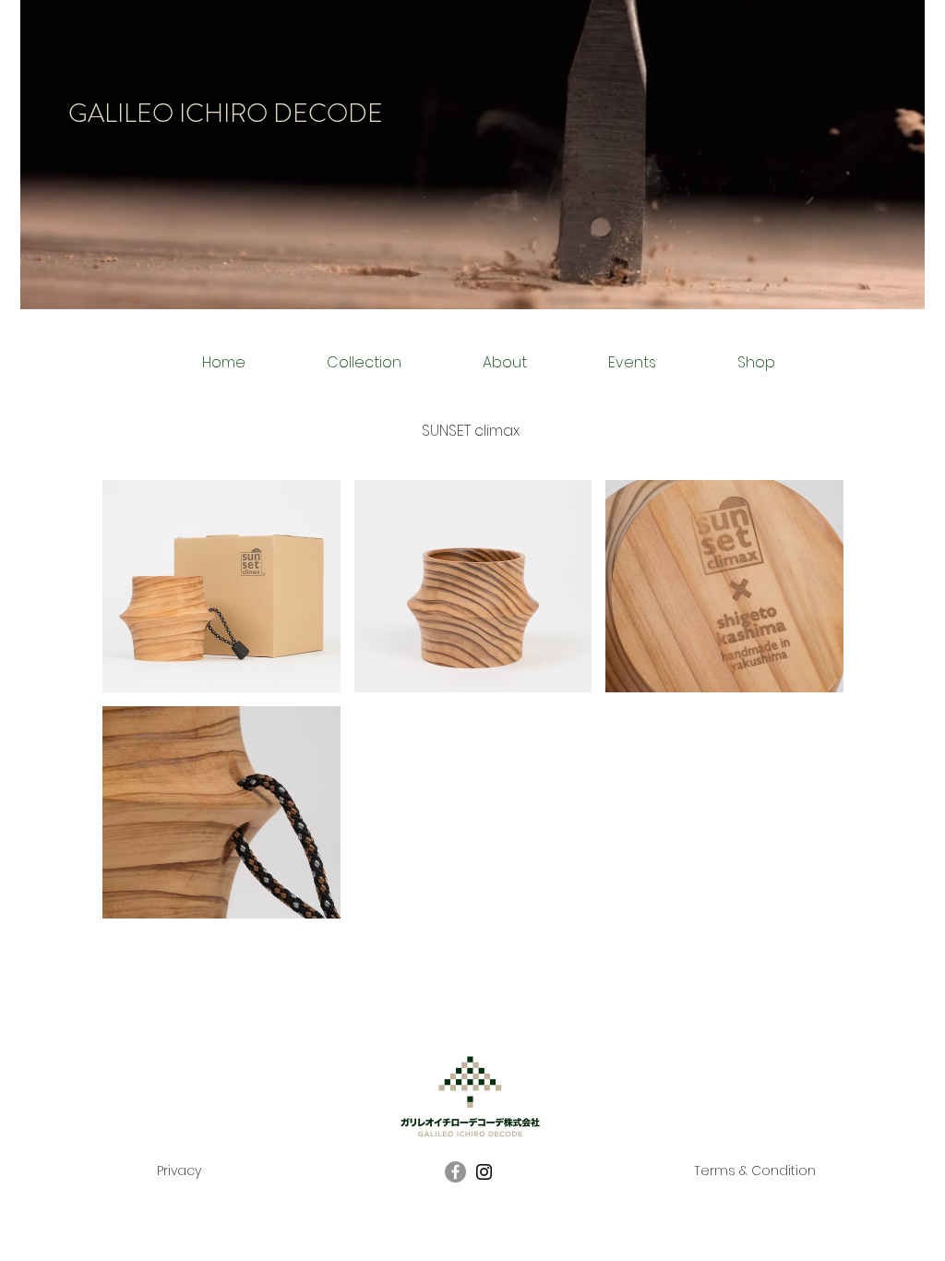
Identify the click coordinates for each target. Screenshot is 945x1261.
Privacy (179, 1170)
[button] (221, 586)
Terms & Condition (755, 1170)
